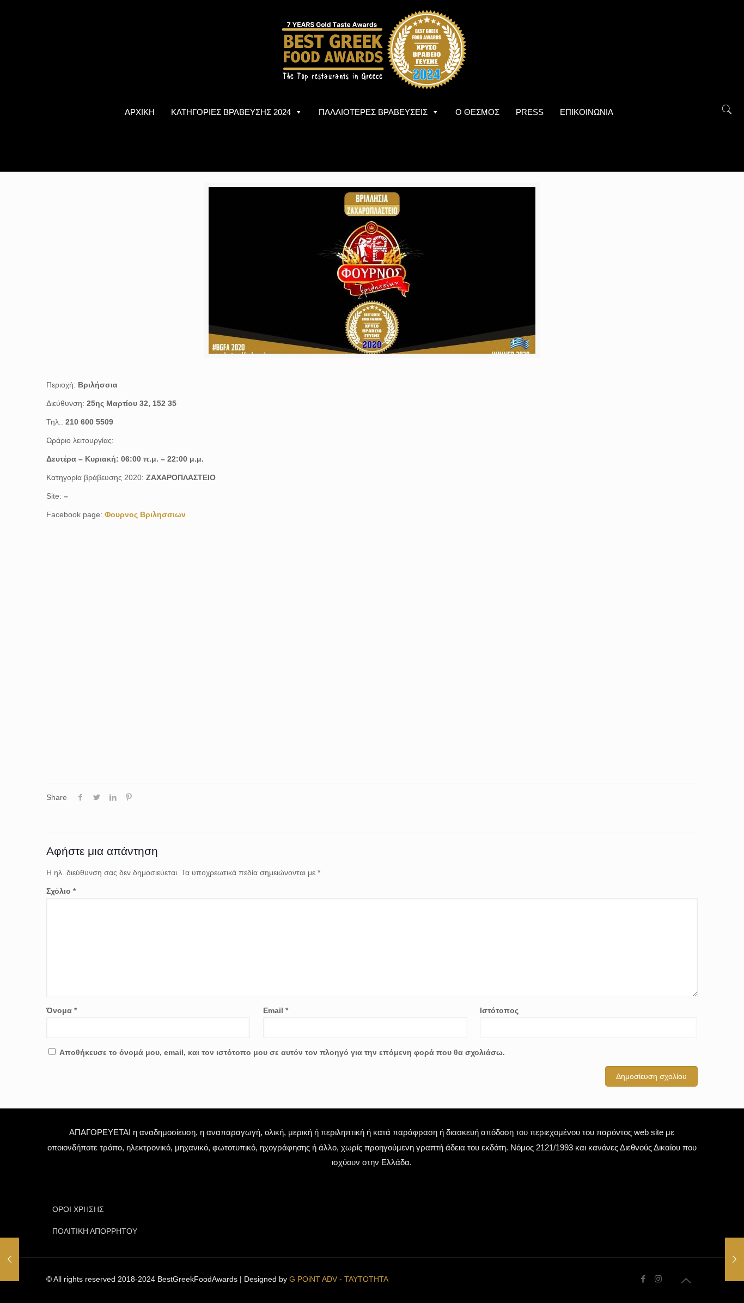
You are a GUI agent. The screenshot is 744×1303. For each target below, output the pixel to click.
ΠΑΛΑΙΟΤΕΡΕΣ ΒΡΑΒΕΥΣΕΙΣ (373, 112)
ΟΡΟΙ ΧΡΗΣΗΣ (78, 1209)
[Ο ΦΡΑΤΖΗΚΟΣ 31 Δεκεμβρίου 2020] (9, 1259)
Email (275, 1010)
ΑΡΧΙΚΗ (140, 112)
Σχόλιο (61, 891)
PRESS (530, 112)
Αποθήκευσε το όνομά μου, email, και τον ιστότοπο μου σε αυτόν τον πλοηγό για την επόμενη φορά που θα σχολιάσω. (282, 1052)
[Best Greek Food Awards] (372, 49)
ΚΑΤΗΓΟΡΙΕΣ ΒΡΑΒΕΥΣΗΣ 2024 (231, 112)
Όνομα (61, 1010)
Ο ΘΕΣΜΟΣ (477, 112)
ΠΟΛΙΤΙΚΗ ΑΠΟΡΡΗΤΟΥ (94, 1231)
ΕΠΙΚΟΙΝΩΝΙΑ (586, 112)
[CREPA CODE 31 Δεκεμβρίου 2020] (734, 1259)
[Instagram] (658, 1278)
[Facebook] (643, 1278)
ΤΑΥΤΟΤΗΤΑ (366, 1279)
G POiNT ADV (313, 1279)
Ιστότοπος (499, 1010)
